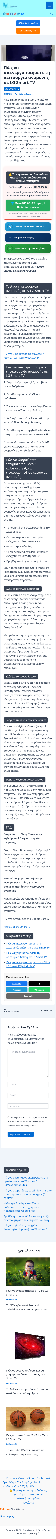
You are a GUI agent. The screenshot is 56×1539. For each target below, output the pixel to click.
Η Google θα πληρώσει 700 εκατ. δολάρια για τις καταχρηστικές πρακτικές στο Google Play (23, 1207)
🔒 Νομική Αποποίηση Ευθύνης (28, 1490)
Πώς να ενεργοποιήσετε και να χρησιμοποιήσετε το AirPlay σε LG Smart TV (27, 1374)
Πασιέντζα (28, 1502)
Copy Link (28, 996)
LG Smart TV (12, 88)
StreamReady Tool (28, 31)
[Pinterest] (15, 13)
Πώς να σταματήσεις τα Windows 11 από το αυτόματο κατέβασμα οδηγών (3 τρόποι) (28, 1194)
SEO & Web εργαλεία (28, 23)
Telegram (17, 990)
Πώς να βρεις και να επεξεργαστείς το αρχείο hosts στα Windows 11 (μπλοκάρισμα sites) (26, 1181)
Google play (7, 1516)
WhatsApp (39, 990)
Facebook (16, 983)
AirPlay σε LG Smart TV (17, 926)
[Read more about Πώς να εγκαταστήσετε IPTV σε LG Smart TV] (28, 1271)
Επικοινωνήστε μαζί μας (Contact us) (28, 1478)
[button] (51, 13)
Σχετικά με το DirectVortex (28, 1494)
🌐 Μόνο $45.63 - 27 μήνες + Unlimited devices (28, 205)
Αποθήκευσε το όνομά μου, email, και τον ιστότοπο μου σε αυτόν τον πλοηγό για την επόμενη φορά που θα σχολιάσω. (27, 1121)
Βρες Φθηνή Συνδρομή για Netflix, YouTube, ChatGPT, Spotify (22, 1484)
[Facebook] (11, 13)
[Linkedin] (18, 13)
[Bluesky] (22, 13)
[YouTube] (7, 13)
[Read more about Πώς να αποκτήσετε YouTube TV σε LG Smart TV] (28, 1418)
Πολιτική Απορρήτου (28, 1498)
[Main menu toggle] (50, 5)
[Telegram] (4, 13)
